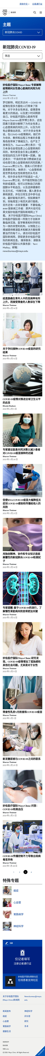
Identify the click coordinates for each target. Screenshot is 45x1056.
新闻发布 (7, 1011)
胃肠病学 (7, 1026)
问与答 (27, 1016)
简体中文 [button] (24, 4)
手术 (26, 1026)
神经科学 (28, 1011)
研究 (26, 1021)
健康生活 (7, 1031)
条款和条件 (6, 1042)
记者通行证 (37, 4)
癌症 (5, 1016)
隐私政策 (5, 1045)
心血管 (6, 1021)
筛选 (7, 55)
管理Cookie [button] (6, 1049)
